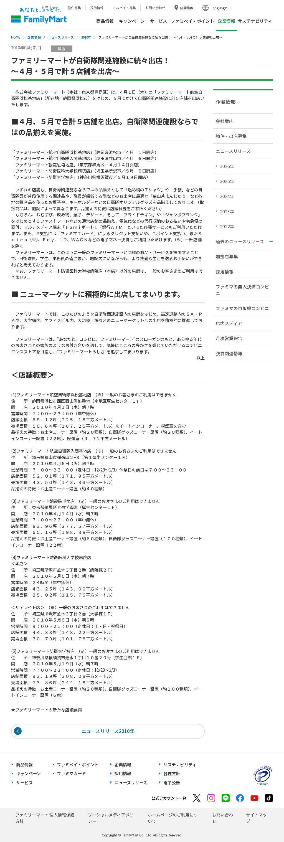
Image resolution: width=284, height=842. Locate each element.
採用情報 (96, 7)
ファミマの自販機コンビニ (242, 308)
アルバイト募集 (124, 7)
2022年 (227, 226)
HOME (15, 37)
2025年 (227, 181)
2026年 (227, 166)
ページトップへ (266, 824)
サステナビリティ (255, 21)
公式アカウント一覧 (168, 798)
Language (219, 7)
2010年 (86, 37)
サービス (158, 21)
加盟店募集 (227, 256)
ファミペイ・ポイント (192, 21)
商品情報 (104, 21)
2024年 (227, 196)
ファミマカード (71, 773)
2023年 (227, 211)
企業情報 (34, 37)
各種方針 (171, 773)
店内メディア (229, 323)
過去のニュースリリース (240, 241)
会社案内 (225, 121)
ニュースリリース (61, 37)
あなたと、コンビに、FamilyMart (39, 15)
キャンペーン (132, 21)
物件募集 (74, 7)
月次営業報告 (229, 338)
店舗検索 (186, 7)
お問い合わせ (155, 7)
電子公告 (171, 782)
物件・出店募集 (231, 136)
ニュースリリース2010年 (108, 730)
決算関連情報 (229, 353)
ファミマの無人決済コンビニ (242, 289)
